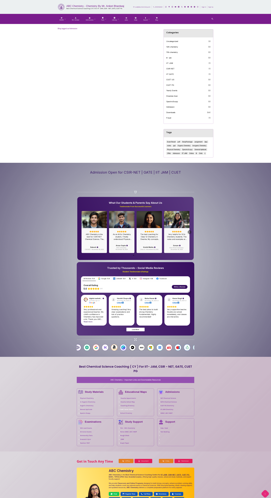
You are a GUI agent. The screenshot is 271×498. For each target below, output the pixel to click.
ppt (174, 145)
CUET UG (170, 80)
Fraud (168, 118)
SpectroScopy (172, 101)
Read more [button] (94, 262)
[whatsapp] (166, 7)
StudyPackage (187, 142)
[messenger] (188, 7)
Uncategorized (172, 41)
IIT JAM (169, 63)
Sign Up (210, 7)
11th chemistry (172, 52)
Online (191, 153)
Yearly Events (171, 90)
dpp (206, 142)
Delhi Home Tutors (126, 430)
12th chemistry (172, 47)
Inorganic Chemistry (199, 145)
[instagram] (172, 7)
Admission (170, 107)
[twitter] (182, 7)
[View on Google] (86, 320)
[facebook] (185, 7)
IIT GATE (170, 74)
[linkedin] (178, 7)
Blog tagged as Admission (67, 28)
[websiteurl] (197, 7)
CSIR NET (170, 69)
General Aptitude (200, 149)
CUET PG (170, 85)
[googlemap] (169, 7)
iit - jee (168, 58)
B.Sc (183, 255)
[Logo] (61, 6)
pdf (179, 142)
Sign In (204, 7)
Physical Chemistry (173, 149)
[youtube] (175, 7)
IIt (196, 153)
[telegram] (194, 7)
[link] (120, 411)
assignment (198, 142)
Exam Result (171, 142)
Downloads (170, 112)
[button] (211, 19)
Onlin (201, 153)
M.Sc (120, 255)
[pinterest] (191, 7)
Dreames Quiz (172, 96)
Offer (169, 153)
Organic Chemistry (184, 145)
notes (169, 145)
